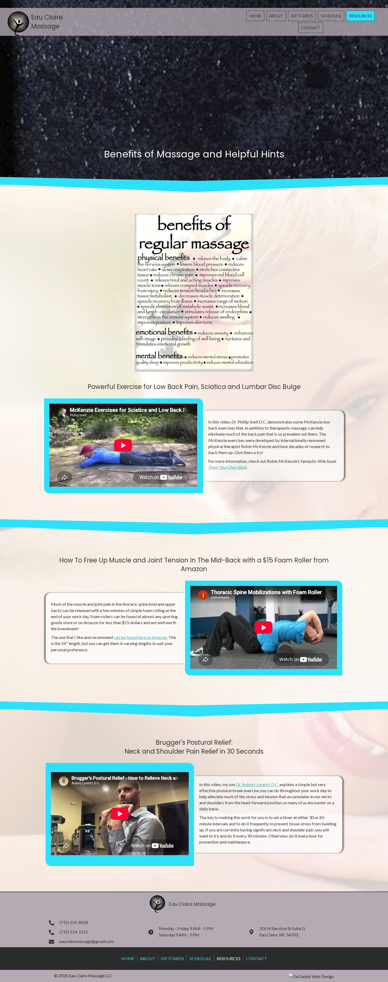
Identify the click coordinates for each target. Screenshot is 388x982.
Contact (256, 958)
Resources (228, 958)
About (147, 958)
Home (127, 958)
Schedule (200, 958)
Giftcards (172, 958)
